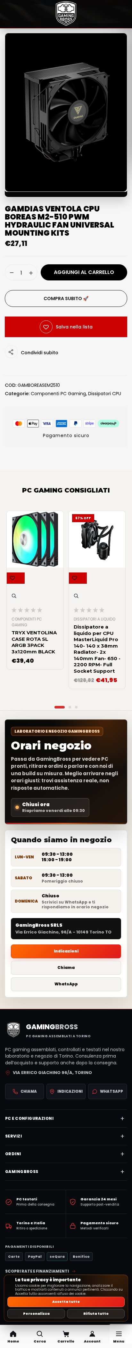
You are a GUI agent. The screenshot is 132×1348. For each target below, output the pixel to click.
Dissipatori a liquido (94, 619)
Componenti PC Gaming (58, 393)
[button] (39, 1336)
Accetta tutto (66, 1301)
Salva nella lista (74, 327)
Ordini (13, 1154)
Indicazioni (66, 951)
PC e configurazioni (29, 1118)
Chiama (66, 967)
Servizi (13, 1136)
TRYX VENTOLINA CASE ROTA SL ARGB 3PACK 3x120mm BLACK (34, 642)
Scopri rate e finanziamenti (37, 1271)
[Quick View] (14, 596)
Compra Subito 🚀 (66, 298)
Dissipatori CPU (104, 393)
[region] (66, 1298)
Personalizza (36, 1313)
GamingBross (21, 1171)
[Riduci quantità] (11, 272)
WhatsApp (66, 984)
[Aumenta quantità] (30, 273)
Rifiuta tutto (96, 1313)
